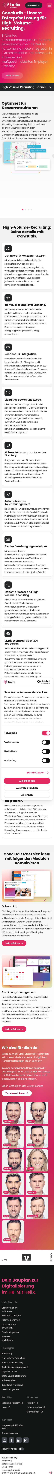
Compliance (33, 1411)
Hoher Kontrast (9, 1448)
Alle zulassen (27, 780)
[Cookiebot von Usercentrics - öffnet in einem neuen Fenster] (38, 682)
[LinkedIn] (19, 1440)
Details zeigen (35, 772)
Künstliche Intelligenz (12, 1384)
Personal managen (11, 1315)
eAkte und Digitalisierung (14, 1375)
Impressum (7, 1460)
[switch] (46, 742)
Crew (5, 1407)
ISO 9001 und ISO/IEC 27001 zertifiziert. (18, 1473)
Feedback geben (10, 1332)
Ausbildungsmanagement (15, 1367)
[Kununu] (26, 1440)
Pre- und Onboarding (12, 1362)
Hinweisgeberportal (11, 1470)
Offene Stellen (34, 1407)
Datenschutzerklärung (12, 1464)
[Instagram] (4, 1440)
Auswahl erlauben (27, 787)
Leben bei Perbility (11, 1402)
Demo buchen (33, 5)
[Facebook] (11, 1440)
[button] (22, 209)
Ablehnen (27, 794)
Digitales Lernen (10, 1371)
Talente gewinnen (11, 1319)
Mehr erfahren (12, 943)
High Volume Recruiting (13, 1358)
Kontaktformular (10, 1433)
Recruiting (7, 1353)
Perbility (31, 1402)
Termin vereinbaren (15, 1093)
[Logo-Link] (11, 5)
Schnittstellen (8, 1380)
